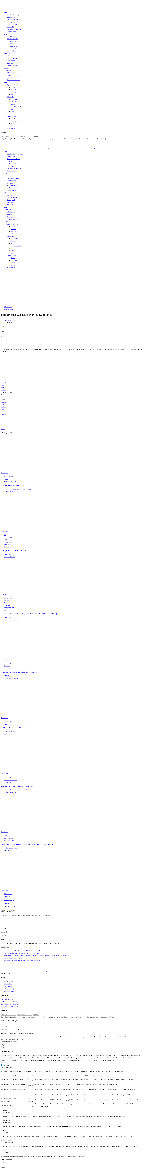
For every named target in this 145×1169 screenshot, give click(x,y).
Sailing (13, 111)
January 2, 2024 (9, 557)
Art (5, 535)
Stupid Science (12, 65)
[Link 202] (46, 971)
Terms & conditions (11, 991)
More (6, 82)
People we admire (13, 19)
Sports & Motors (13, 85)
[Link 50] (54, 148)
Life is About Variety (8, 900)
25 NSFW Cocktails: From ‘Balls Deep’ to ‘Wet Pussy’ (22, 960)
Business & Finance (14, 29)
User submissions (13, 80)
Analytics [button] (4, 1130)
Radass (6, 544)
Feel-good (11, 60)
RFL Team (8, 554)
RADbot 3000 (11, 489)
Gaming (13, 92)
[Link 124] (6, 425)
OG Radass (11, 128)
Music (13, 123)
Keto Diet (17, 106)
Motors (13, 89)
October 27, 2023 (10, 734)
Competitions (12, 75)
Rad (5, 12)
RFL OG (3, 429)
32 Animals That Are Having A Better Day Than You (19, 672)
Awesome (7, 542)
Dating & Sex (12, 22)
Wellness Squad (25, 489)
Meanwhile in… (12, 58)
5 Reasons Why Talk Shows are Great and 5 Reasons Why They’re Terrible (27, 844)
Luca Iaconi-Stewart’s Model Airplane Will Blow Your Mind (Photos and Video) (29, 614)
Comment (5, 928)
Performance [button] (5, 1120)
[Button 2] (1, 148)
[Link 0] (47, 8)
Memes (10, 56)
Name (3, 932)
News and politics (13, 24)
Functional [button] (4, 1110)
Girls (5, 34)
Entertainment (12, 116)
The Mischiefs (10, 731)
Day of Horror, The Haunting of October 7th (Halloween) (24, 951)
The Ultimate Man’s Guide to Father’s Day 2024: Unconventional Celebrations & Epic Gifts (36, 955)
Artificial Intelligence (15, 15)
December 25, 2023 (11, 620)
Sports (13, 87)
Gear (12, 114)
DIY (5, 610)
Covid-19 (10, 27)
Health (13, 104)
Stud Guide (11, 17)
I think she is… (12, 41)
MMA (12, 94)
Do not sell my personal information (14, 1039)
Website (3, 939)
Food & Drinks (16, 99)
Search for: (5, 1027)
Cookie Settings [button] (6, 1041)
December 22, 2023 (11, 678)
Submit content (9, 986)
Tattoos (7, 547)
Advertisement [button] (6, 1140)
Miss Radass (11, 51)
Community (8, 70)
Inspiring (7, 605)
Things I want (9, 607)
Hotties (10, 44)
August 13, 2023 (9, 850)
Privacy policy (9, 989)
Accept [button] (15, 1041)
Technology (11, 31)
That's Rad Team (11, 848)
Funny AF (7, 53)
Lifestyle (10, 97)
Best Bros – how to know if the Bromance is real (18, 728)
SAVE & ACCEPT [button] (6, 1160)
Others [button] (3, 1150)
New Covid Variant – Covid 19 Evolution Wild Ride (22, 953)
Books (13, 126)
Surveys (10, 77)
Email (3, 936)
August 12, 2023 (9, 906)
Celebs (13, 118)
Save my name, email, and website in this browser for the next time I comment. (31, 943)
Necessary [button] (4, 1063)
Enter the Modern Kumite (10, 485)
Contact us (8, 984)
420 (12, 109)
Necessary (6, 1065)
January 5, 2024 (9, 491)
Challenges (11, 73)
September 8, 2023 (10, 792)
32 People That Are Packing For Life (14, 551)
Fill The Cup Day (13, 39)
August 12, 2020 (9, 320)
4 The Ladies (12, 48)
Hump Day (11, 36)
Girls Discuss (12, 46)
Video (6, 68)
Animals (10, 63)
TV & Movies (15, 121)
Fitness (13, 101)
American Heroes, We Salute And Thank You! (17, 786)
